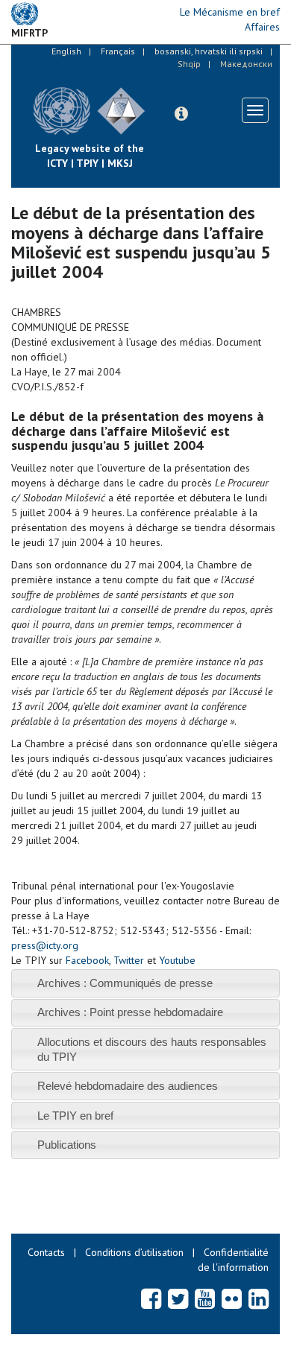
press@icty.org (44, 945)
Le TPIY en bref (75, 1115)
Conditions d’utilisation (134, 1252)
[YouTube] (205, 1298)
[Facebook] (151, 1298)
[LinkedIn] (258, 1298)
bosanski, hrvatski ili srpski (208, 51)
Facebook (87, 960)
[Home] (157, 100)
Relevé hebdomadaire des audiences (127, 1085)
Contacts (46, 1252)
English (66, 51)
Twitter (128, 960)
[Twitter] (178, 1298)
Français (118, 51)
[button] (181, 114)
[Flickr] (232, 1298)
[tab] (145, 983)
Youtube (177, 960)
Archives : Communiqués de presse (125, 983)
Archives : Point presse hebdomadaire (130, 1012)
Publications (66, 1144)
